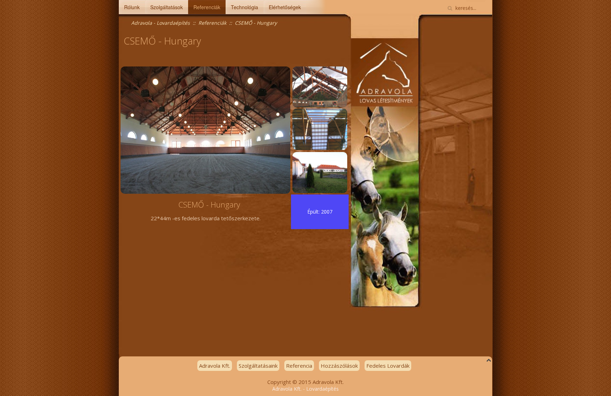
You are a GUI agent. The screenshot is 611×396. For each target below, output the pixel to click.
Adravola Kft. (214, 365)
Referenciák (206, 7)
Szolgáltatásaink (258, 365)
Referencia (299, 365)
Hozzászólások (339, 365)
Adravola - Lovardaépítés (160, 22)
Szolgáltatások (166, 7)
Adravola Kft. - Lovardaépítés (305, 388)
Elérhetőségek (285, 7)
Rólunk (132, 7)
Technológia (244, 7)
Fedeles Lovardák (387, 365)
